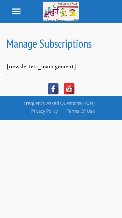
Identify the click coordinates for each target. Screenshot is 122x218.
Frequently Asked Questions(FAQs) (59, 103)
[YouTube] (69, 88)
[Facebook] (53, 88)
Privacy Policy (44, 111)
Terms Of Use (81, 111)
